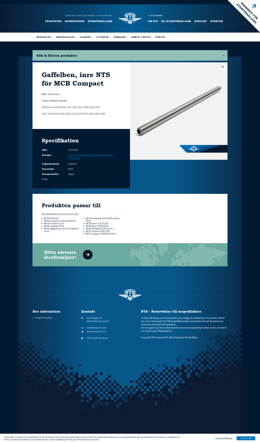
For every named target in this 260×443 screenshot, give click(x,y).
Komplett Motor (140, 37)
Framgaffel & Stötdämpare (89, 155)
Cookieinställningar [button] (224, 438)
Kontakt (200, 21)
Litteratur (102, 37)
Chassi (71, 155)
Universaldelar (65, 37)
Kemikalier (120, 37)
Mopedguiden (74, 21)
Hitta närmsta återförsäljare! (60, 254)
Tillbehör (85, 37)
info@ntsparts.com (96, 327)
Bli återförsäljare (176, 21)
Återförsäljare (100, 21)
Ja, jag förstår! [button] (246, 438)
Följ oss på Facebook (97, 338)
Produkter (53, 21)
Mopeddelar (44, 37)
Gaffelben (109, 155)
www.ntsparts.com (96, 331)
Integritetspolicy (43, 317)
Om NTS (153, 21)
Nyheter (216, 21)
